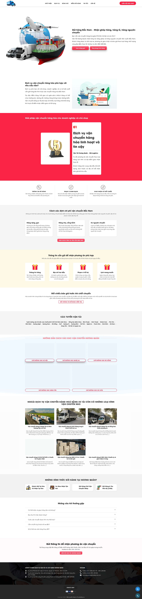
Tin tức (85, 3)
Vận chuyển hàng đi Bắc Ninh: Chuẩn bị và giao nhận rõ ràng (102, 458)
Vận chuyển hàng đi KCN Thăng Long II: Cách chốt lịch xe (71, 427)
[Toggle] (115, 509)
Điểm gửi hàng (76, 3)
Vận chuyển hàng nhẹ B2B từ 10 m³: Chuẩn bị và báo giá (71, 458)
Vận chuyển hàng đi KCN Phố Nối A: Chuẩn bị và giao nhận (39, 458)
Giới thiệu (48, 3)
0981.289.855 (76, 549)
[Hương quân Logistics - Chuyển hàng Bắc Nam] (13, 3)
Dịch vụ (57, 3)
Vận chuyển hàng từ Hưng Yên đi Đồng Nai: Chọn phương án (102, 427)
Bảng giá (65, 3)
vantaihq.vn (81, 597)
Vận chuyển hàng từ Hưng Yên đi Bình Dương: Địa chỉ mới (39, 427)
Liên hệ (93, 3)
